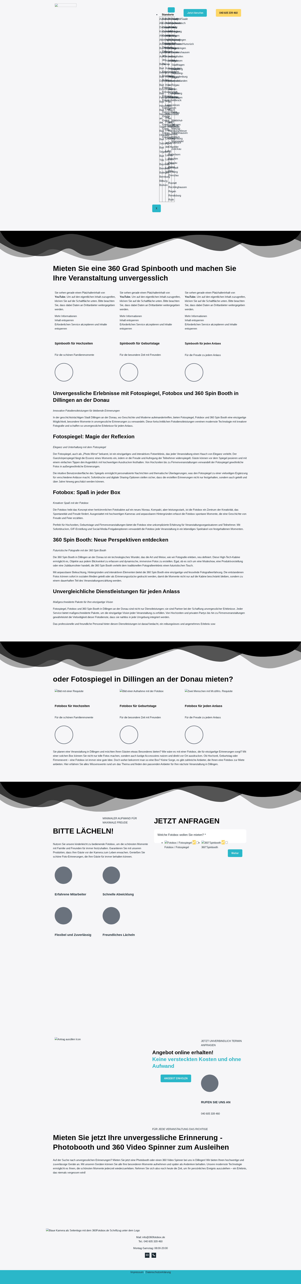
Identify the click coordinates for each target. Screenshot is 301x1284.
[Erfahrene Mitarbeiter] (63, 875)
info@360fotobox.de (153, 1237)
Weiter (235, 853)
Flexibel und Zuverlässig (73, 935)
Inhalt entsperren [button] (64, 320)
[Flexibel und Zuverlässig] (63, 915)
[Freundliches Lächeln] (111, 915)
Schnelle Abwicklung (118, 894)
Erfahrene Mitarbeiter (70, 894)
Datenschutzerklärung (158, 1272)
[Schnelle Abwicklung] (111, 875)
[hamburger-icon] (171, 10)
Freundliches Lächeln (119, 935)
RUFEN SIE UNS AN (215, 1102)
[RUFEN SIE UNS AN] (209, 1083)
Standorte (168, 14)
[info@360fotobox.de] (147, 1255)
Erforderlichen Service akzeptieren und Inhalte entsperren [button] (81, 326)
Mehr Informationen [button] (66, 316)
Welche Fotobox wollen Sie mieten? (181, 834)
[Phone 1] (154, 1255)
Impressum (137, 1272)
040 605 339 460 (210, 1113)
